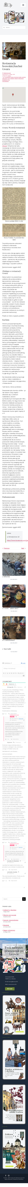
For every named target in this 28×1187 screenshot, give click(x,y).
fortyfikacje (7, 77)
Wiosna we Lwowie (9, 915)
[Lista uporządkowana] (11, 673)
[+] (22, 673)
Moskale (6, 925)
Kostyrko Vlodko (18, 77)
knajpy (9, 75)
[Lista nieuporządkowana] (13, 673)
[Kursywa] (6, 673)
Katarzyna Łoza (7, 73)
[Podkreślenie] (7, 673)
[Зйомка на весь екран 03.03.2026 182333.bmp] (14, 11)
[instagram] (8, 1175)
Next (22, 548)
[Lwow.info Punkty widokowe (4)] (14, 1041)
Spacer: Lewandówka (10, 920)
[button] (13, 95)
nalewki (16, 78)
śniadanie (4, 80)
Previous (6, 548)
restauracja (20, 78)
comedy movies (12, 872)
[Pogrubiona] (4, 673)
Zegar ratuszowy (9, 930)
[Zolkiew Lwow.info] (14, 1130)
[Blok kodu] (17, 673)
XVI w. (8, 80)
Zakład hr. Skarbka (9, 910)
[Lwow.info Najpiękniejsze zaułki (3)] (14, 1085)
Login (23, 663)
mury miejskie (10, 78)
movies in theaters (13, 861)
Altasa (4, 146)
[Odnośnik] (19, 673)
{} (20, 673)
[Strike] (9, 673)
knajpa (12, 77)
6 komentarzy (5, 81)
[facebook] (5, 1175)
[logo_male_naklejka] (8, 2)
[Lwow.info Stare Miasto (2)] (14, 996)
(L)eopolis (21, 718)
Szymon (20, 847)
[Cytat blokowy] (15, 673)
